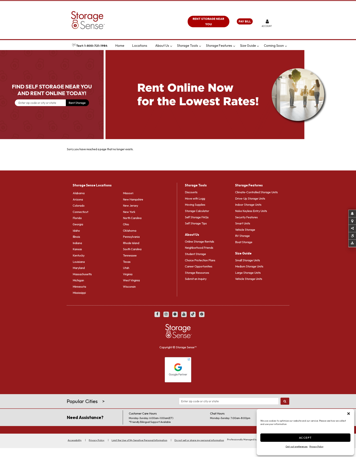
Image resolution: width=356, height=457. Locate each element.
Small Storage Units (247, 260)
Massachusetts (82, 274)
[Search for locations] (285, 401)
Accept (305, 437)
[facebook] (157, 314)
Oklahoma (129, 230)
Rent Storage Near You (208, 21)
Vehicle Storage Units (248, 279)
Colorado (79, 205)
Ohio (126, 224)
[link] (231, 94)
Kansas (77, 249)
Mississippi (79, 293)
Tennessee (130, 255)
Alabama (79, 193)
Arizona (78, 199)
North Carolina (132, 218)
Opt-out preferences (297, 446)
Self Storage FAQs (197, 217)
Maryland (79, 268)
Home (119, 45)
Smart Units (242, 223)
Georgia (78, 224)
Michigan (78, 280)
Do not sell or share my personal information (199, 440)
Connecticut (80, 212)
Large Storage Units (248, 272)
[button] (348, 413)
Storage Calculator (197, 211)
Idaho (76, 230)
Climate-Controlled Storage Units (256, 192)
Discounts (191, 192)
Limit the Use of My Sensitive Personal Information (139, 440)
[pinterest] (202, 314)
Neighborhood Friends (199, 247)
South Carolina (132, 249)
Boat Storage (243, 242)
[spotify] (175, 314)
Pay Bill (245, 21)
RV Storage (242, 236)
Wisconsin (129, 286)
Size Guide (248, 45)
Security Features (246, 217)
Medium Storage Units (249, 266)
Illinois (76, 237)
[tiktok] (193, 314)
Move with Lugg (195, 198)
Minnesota (79, 286)
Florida (77, 218)
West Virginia (131, 280)
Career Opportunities (198, 266)
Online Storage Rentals (199, 241)
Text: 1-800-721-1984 (91, 45)
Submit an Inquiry (196, 279)
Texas (127, 262)
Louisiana (79, 262)
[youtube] (184, 314)
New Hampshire (133, 199)
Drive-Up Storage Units (250, 198)
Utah (126, 268)
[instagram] (166, 314)
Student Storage (195, 254)
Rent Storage (77, 103)
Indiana (77, 243)
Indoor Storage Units (248, 204)
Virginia (127, 274)
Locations (139, 45)
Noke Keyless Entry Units (251, 211)
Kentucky (79, 255)
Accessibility (75, 440)
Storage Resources (197, 272)
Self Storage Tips (196, 223)
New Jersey (130, 205)
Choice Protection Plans (200, 260)
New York (129, 212)
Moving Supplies (195, 204)
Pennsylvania (131, 237)
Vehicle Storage (245, 229)
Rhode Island (131, 243)
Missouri (128, 193)
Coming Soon (274, 45)
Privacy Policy (316, 446)
